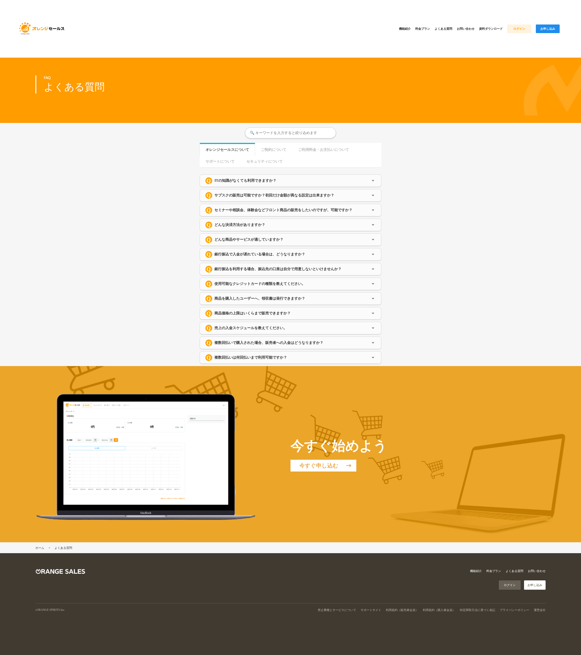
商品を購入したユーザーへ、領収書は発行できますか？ (259, 298)
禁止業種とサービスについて (337, 610)
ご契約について (273, 150)
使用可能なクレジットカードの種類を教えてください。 (259, 284)
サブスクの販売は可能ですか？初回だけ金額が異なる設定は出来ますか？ (274, 195)
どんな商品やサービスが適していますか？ (248, 239)
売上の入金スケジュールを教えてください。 (250, 328)
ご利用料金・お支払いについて (323, 150)
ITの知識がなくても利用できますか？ (245, 180)
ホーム (39, 548)
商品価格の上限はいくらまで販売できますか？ (252, 313)
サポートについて (220, 161)
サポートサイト (371, 610)
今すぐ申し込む (318, 466)
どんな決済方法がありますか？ (239, 225)
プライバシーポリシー (514, 610)
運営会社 (540, 610)
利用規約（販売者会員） (402, 610)
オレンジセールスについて (227, 150)
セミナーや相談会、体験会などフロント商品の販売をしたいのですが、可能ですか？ (283, 210)
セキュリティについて (264, 161)
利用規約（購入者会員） (439, 610)
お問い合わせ (537, 571)
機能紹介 (476, 571)
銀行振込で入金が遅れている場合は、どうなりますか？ (259, 254)
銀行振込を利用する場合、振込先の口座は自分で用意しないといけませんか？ (278, 269)
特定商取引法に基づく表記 (477, 610)
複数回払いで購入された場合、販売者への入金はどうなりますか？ (268, 343)
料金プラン (493, 571)
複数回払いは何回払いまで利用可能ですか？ (250, 357)
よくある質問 (63, 548)
